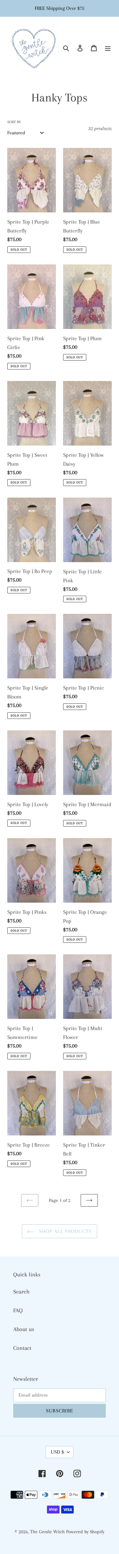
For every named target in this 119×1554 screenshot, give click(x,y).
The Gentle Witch (48, 1531)
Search (21, 1291)
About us (23, 1329)
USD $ (57, 1452)
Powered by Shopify (85, 1531)
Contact (22, 1348)
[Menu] (108, 47)
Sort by (14, 122)
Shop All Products (64, 1231)
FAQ (18, 1310)
